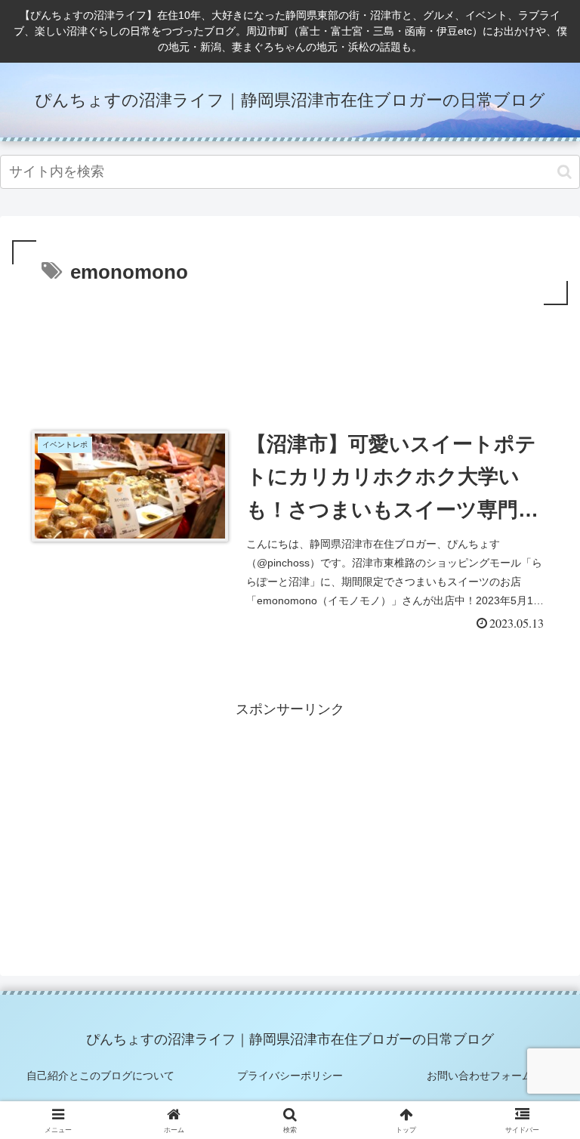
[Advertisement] (290, 350)
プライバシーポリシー (290, 1076)
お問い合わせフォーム (479, 1076)
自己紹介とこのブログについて (100, 1076)
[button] (564, 172)
